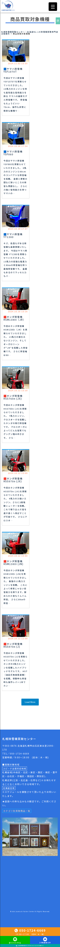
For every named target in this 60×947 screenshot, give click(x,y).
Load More (30, 702)
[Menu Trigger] (53, 6)
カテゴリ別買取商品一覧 (16, 810)
